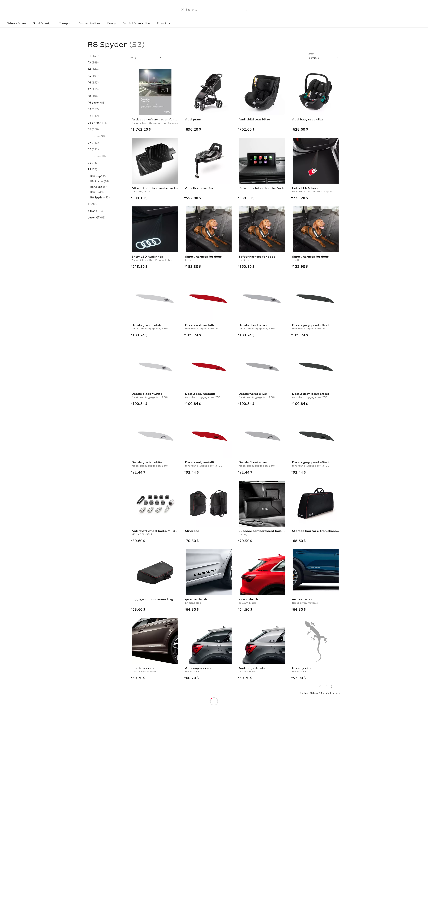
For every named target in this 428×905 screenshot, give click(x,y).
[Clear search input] (183, 9)
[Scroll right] (420, 23)
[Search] (245, 9)
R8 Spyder (100, 197)
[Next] (337, 687)
